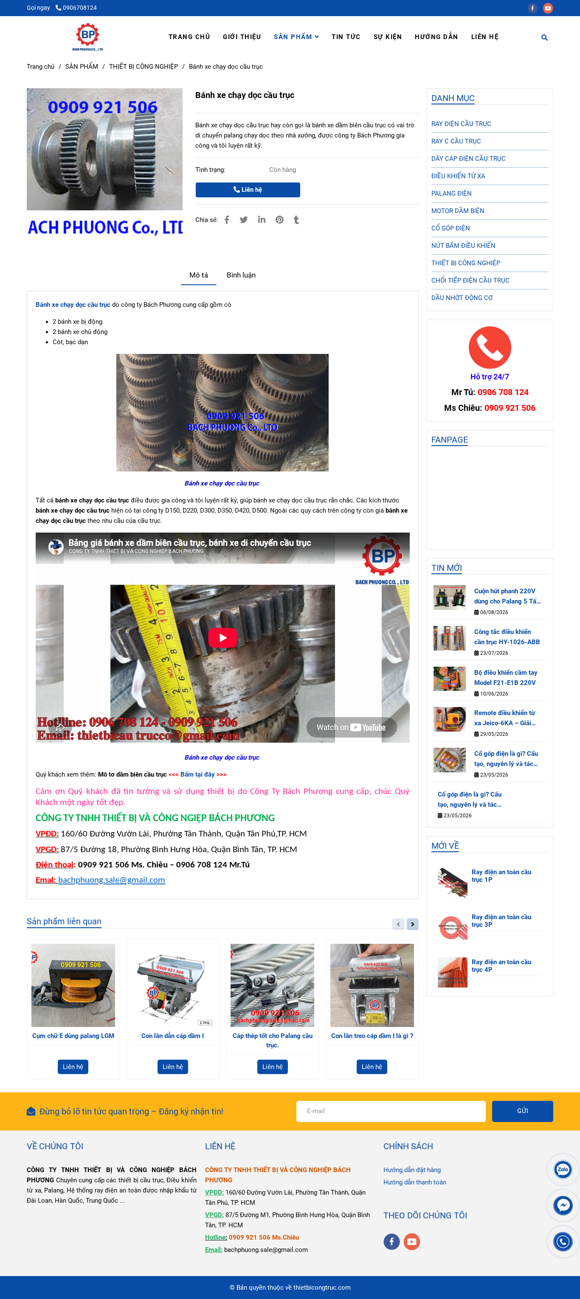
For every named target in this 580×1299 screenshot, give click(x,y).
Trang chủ (40, 66)
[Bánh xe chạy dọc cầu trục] (87, 36)
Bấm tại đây (197, 774)
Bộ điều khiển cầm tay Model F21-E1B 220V (506, 678)
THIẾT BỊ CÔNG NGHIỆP (143, 66)
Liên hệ (251, 190)
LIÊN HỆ (485, 37)
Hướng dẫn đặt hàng (412, 1170)
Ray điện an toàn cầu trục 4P (501, 966)
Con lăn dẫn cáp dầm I (172, 1036)
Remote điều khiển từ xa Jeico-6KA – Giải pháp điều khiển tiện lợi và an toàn (507, 718)
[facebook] (535, 7)
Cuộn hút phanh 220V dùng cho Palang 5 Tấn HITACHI (507, 596)
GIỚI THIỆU (242, 37)
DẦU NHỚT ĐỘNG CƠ (462, 298)
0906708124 (80, 7)
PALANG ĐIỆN (451, 193)
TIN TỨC (346, 37)
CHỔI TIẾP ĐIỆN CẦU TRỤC (470, 280)
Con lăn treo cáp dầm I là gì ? (372, 1036)
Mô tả (198, 275)
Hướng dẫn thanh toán (414, 1182)
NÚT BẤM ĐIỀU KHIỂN (463, 246)
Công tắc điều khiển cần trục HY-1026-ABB (507, 637)
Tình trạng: (211, 170)
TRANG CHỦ (190, 37)
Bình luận (241, 275)
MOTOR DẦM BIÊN (457, 211)
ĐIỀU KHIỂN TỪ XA (458, 176)
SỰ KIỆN (388, 37)
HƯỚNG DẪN (437, 37)
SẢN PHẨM (294, 37)
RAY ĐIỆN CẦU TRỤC (461, 124)
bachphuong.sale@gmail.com (111, 880)
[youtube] (550, 7)
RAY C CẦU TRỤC (456, 141)
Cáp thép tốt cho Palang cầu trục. (273, 1040)
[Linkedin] (262, 220)
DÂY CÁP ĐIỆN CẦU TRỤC (468, 159)
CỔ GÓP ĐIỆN (450, 228)
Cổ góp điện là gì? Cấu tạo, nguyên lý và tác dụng (506, 759)
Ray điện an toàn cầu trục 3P (501, 921)
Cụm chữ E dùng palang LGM (73, 1036)
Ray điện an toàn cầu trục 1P (501, 876)
